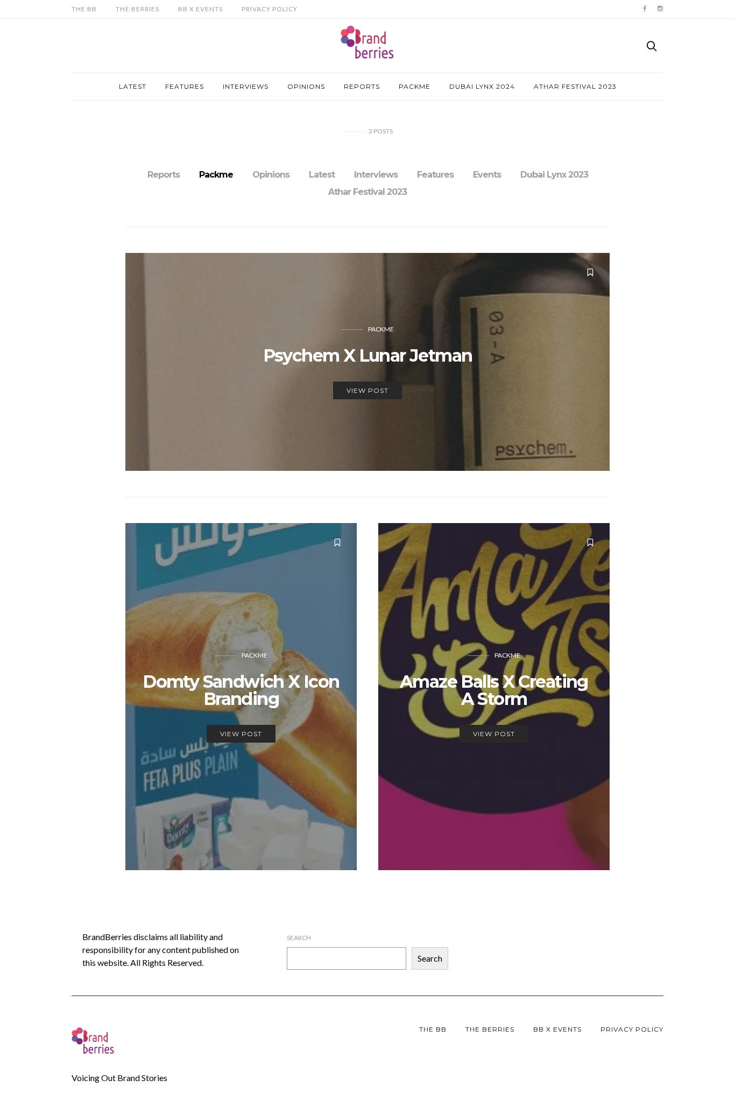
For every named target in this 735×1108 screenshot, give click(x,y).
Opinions (306, 86)
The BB (84, 9)
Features (184, 86)
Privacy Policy (270, 9)
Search (299, 938)
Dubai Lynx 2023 (554, 175)
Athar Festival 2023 (575, 86)
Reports (362, 86)
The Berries (137, 9)
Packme (414, 86)
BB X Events (200, 9)
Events (487, 175)
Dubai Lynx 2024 (482, 86)
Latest (132, 86)
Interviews (245, 86)
